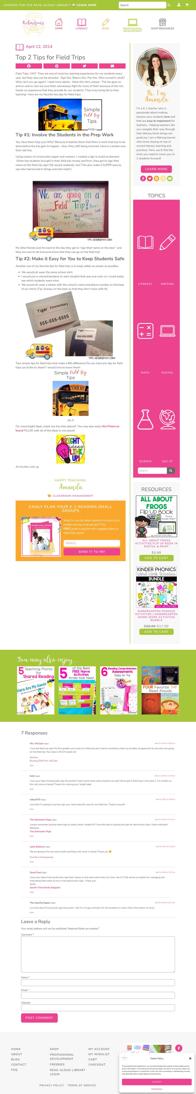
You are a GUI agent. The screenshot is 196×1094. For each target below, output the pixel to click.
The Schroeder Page (40, 819)
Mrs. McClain (36, 743)
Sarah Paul (35, 872)
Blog (105, 28)
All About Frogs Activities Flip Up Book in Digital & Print (156, 543)
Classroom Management (73, 496)
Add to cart (156, 558)
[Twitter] (150, 178)
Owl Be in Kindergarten (42, 857)
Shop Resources (162, 28)
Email (25, 990)
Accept (157, 1081)
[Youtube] (170, 178)
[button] (190, 1058)
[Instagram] (163, 178)
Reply (32, 765)
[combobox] (143, 5)
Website (25, 1003)
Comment (27, 934)
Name (25, 977)
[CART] (187, 5)
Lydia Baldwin (37, 846)
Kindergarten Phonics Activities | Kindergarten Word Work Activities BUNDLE (156, 615)
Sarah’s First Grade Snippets (45, 887)
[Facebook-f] (143, 178)
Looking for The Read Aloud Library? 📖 (50, 5)
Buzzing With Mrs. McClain (44, 760)
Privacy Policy (156, 1089)
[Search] (170, 5)
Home (59, 28)
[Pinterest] (156, 178)
